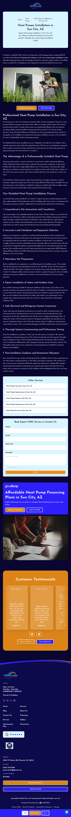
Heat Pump (27, 20)
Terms (15, 467)
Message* (9, 452)
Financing (24, 715)
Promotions (24, 724)
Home (20, 20)
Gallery (23, 720)
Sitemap (56, 807)
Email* (8, 435)
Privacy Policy (16, 807)
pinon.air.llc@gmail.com (12, 770)
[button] (45, 813)
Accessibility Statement (44, 807)
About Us (23, 711)
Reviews (6, 720)
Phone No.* (9, 444)
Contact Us (7, 715)
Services (23, 706)
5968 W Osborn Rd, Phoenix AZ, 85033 (18, 760)
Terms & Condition (28, 807)
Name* (8, 427)
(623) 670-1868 (9, 767)
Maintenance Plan (8, 725)
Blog (5, 711)
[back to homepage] (35, 5)
